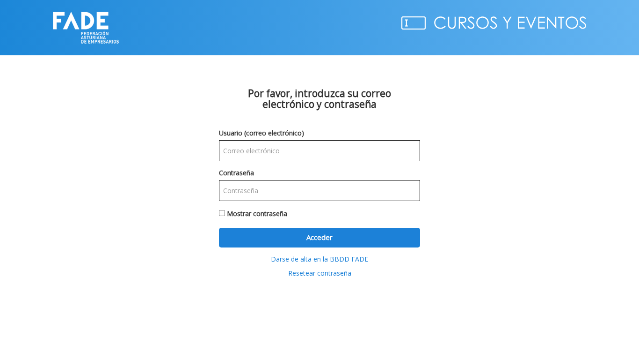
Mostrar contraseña (257, 213)
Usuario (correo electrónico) (261, 132)
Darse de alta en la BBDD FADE (319, 259)
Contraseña (236, 172)
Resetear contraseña (319, 273)
